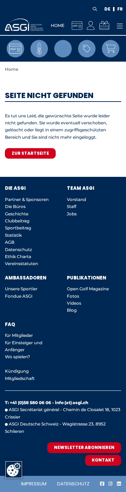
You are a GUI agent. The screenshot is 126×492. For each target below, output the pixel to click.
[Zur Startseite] (24, 25)
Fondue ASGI (19, 296)
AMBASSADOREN (25, 278)
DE (107, 9)
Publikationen (86, 278)
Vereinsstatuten (21, 263)
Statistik (13, 235)
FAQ (10, 324)
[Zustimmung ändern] (13, 469)
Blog (72, 310)
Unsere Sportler (21, 288)
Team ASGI (80, 188)
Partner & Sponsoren (27, 199)
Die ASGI (15, 188)
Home (57, 25)
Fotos (73, 296)
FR (120, 9)
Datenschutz (73, 483)
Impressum (34, 483)
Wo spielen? (18, 356)
